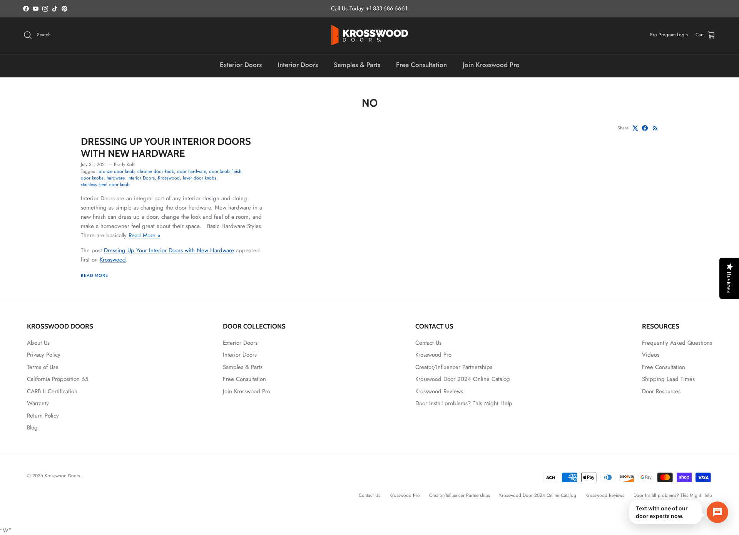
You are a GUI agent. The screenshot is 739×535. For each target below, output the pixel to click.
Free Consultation (421, 64)
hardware (115, 177)
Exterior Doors (241, 64)
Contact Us (428, 343)
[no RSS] (655, 128)
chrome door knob (155, 171)
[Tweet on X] (635, 128)
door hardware (191, 171)
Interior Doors (298, 64)
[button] (678, 512)
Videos (650, 355)
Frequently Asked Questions (677, 343)
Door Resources (661, 391)
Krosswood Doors (63, 475)
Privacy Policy (43, 355)
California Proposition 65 (57, 379)
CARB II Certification (52, 391)
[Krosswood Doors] (369, 35)
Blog (32, 427)
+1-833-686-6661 (387, 8)
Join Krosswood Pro (491, 64)
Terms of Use (43, 367)
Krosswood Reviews (439, 391)
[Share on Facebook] (645, 128)
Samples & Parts (357, 64)
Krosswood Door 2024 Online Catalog (462, 379)
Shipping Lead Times (668, 379)
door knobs (92, 177)
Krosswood (169, 177)
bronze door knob (116, 171)
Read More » (145, 235)
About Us (38, 343)
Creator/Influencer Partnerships (453, 367)
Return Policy (43, 415)
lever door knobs (199, 177)
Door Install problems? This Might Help (463, 403)
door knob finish (225, 171)
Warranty (38, 403)
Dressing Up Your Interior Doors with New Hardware (166, 147)
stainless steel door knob (105, 184)
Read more (94, 275)
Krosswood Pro (433, 355)
